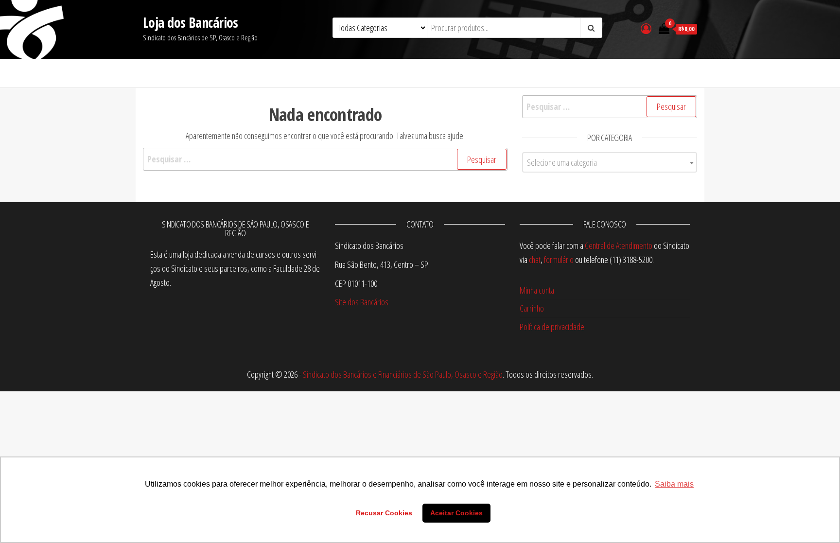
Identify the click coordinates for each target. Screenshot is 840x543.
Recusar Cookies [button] (384, 513)
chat (535, 259)
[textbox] (609, 162)
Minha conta (537, 290)
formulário (559, 259)
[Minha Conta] (646, 28)
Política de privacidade (552, 327)
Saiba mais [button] (674, 484)
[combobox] (609, 162)
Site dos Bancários (361, 302)
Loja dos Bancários (190, 22)
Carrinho (532, 308)
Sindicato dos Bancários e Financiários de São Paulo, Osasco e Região (403, 374)
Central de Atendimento (618, 245)
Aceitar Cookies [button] (456, 513)
